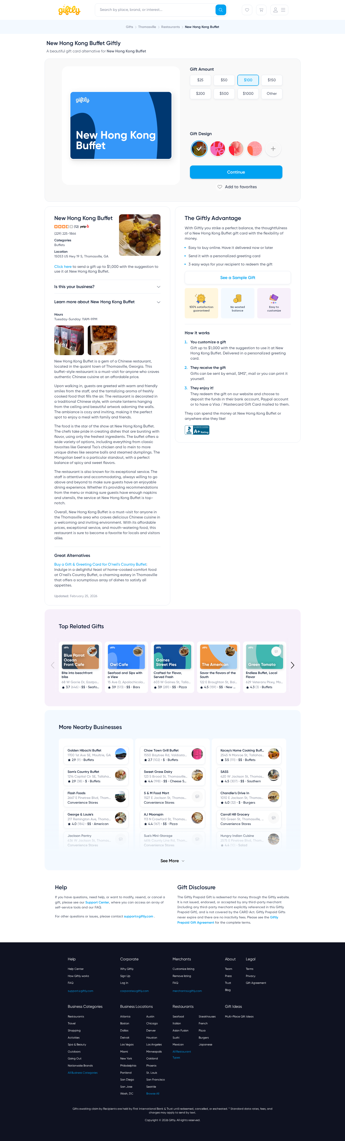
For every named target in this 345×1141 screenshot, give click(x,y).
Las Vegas (126, 1044)
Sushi (176, 1037)
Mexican (178, 1044)
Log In (124, 983)
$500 (224, 94)
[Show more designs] (273, 148)
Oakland (152, 1058)
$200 (200, 94)
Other (272, 94)
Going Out (75, 1058)
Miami (124, 1051)
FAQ (71, 983)
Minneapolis (154, 1051)
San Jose (126, 1086)
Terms (249, 969)
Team (228, 969)
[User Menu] (279, 10)
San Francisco (155, 1079)
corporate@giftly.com (134, 991)
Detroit (124, 1037)
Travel (71, 1023)
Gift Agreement (256, 983)
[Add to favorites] (236, 187)
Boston (124, 1023)
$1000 (248, 94)
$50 (224, 80)
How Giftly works (78, 976)
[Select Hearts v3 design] (254, 148)
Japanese (205, 1044)
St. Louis (151, 1072)
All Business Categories (82, 1072)
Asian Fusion (181, 1030)
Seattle (151, 1086)
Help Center (76, 969)
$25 (200, 80)
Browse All (152, 1093)
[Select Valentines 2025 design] (217, 148)
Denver (151, 1030)
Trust (228, 983)
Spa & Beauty (77, 1044)
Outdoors (74, 1051)
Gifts (129, 27)
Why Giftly (126, 969)
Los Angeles (154, 1044)
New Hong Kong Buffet (202, 27)
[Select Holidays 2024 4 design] (199, 148)
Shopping (74, 1030)
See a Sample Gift (237, 277)
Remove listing (182, 976)
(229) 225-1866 (65, 233)
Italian (177, 1023)
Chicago (152, 1023)
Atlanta (125, 1016)
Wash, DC (126, 1093)
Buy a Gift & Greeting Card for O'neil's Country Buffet (100, 565)
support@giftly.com (139, 916)
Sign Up (125, 976)
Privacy (250, 976)
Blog (228, 990)
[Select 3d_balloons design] (236, 148)
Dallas (124, 1030)
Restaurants (76, 1016)
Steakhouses (207, 1016)
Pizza (202, 1030)
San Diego (127, 1079)
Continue (236, 172)
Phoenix (151, 1065)
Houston (151, 1037)
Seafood (178, 1016)
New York (126, 1058)
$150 (272, 80)
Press (228, 976)
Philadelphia (128, 1065)
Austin (150, 1016)
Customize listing (183, 969)
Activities (73, 1037)
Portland (126, 1072)
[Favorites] (247, 10)
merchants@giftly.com (187, 991)
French (203, 1023)
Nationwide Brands (80, 1065)
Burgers (204, 1037)
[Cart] (261, 10)
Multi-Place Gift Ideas (239, 1016)
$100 (248, 80)
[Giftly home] (69, 10)
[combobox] (161, 10)
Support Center (97, 902)
